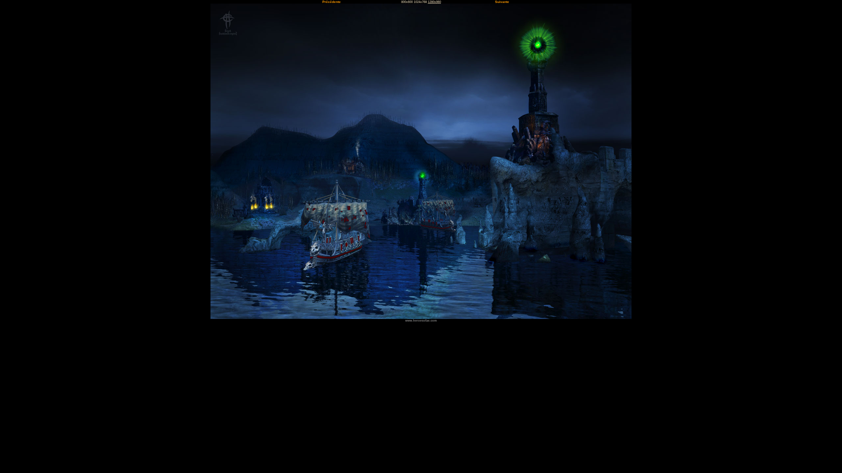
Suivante (502, 2)
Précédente (331, 2)
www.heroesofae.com (421, 320)
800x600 (407, 2)
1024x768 (420, 2)
